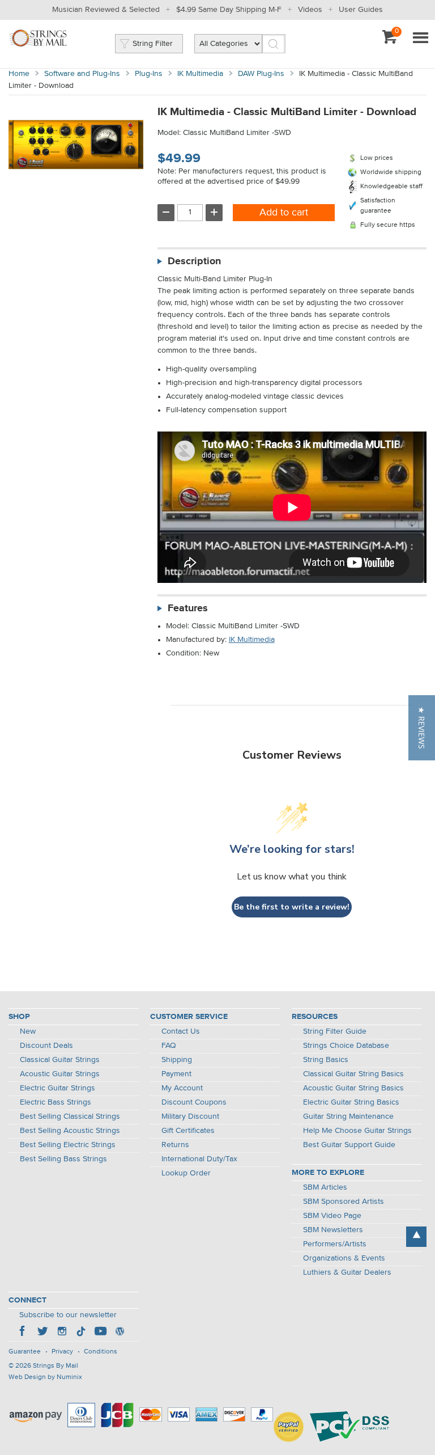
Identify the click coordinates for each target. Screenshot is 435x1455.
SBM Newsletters (333, 1230)
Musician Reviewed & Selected (106, 10)
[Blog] (119, 1332)
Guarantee (24, 1351)
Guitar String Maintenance (348, 1116)
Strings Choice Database (346, 1046)
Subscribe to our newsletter (68, 1315)
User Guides (361, 10)
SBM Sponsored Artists (343, 1202)
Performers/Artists (334, 1244)
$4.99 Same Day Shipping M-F (229, 10)
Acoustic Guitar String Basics (353, 1088)
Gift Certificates (188, 1131)
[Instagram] (61, 1332)
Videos (310, 10)
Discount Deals (46, 1046)
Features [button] (188, 608)
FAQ (168, 1046)
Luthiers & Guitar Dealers (347, 1272)
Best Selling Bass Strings (63, 1159)
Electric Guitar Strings (57, 1088)
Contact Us (180, 1031)
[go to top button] (416, 1236)
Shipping (176, 1060)
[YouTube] (100, 1332)
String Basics (325, 1060)
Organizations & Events (344, 1258)
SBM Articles (325, 1187)
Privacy (62, 1351)
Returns (175, 1145)
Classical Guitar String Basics (353, 1074)
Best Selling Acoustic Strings (70, 1131)
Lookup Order (186, 1173)
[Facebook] (23, 1332)
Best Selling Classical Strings (70, 1116)
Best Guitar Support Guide (349, 1145)
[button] (421, 727)
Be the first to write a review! (291, 907)
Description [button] (194, 261)
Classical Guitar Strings (60, 1060)
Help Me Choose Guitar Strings (357, 1131)
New (28, 1031)
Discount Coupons (194, 1102)
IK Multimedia (200, 74)
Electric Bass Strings (55, 1102)
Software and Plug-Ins (82, 74)
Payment (176, 1074)
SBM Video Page (332, 1216)
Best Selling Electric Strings (68, 1145)
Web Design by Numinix (45, 1377)
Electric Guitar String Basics (351, 1102)
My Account (182, 1088)
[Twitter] (42, 1332)
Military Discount (190, 1116)
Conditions (100, 1351)
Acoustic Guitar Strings (60, 1074)
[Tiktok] (80, 1332)
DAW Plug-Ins (261, 74)
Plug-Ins (149, 74)
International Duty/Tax (199, 1159)
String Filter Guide (334, 1031)
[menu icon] (420, 38)
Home (18, 74)
